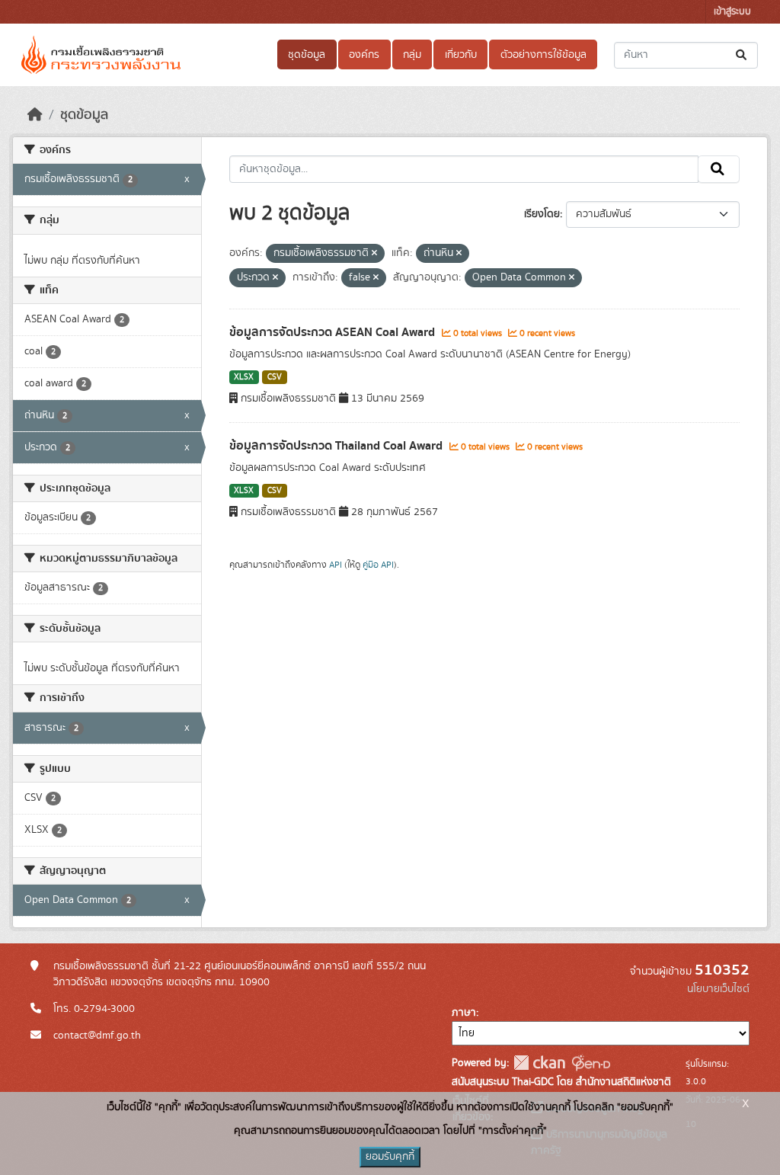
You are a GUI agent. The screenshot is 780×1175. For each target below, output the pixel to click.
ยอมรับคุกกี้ (390, 1156)
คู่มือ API (378, 564)
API (335, 564)
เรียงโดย (542, 214)
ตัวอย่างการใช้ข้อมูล (543, 54)
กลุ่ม (412, 54)
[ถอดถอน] (374, 254)
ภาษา (464, 1012)
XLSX (244, 377)
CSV (274, 377)
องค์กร (364, 54)
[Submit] (742, 55)
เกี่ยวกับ (461, 54)
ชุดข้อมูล (306, 54)
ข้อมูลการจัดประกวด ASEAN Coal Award (333, 332)
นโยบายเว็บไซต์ (718, 989)
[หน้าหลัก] (35, 115)
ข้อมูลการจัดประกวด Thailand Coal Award (337, 446)
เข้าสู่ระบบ (732, 12)
